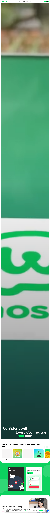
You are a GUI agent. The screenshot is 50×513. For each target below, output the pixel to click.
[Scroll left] (45, 447)
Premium (24, 1)
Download (46, 1)
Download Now (30, 473)
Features (20, 1)
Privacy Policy (24, 510)
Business (27, 1)
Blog (30, 1)
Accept (41, 510)
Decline (37, 510)
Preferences (33, 510)
